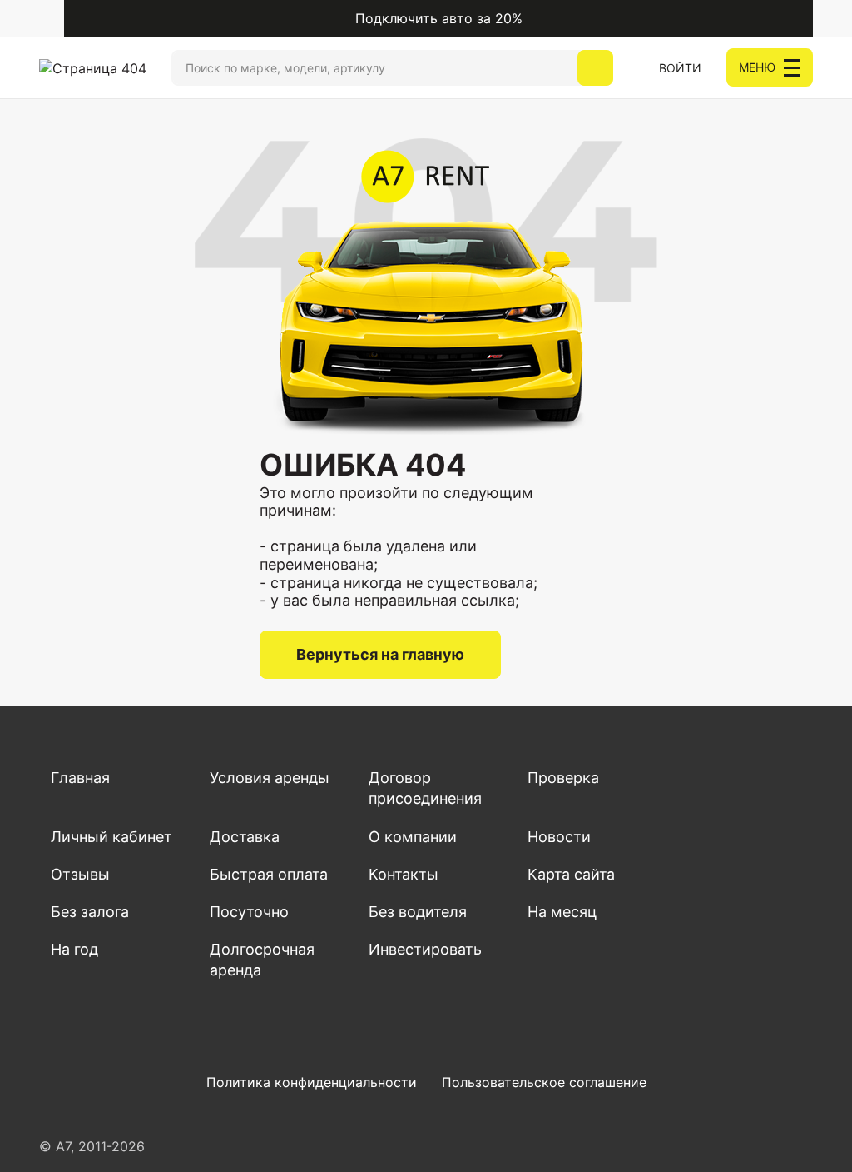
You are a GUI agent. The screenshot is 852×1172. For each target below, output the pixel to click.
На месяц (562, 911)
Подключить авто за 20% (439, 18)
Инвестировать (425, 949)
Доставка (245, 836)
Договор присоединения (425, 788)
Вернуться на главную (380, 654)
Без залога (90, 911)
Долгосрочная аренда (262, 959)
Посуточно (249, 911)
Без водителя (418, 911)
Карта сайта (571, 874)
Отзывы (80, 874)
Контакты (403, 874)
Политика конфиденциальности (311, 1082)
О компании (413, 836)
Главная (80, 777)
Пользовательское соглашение (544, 1082)
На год (74, 949)
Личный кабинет (111, 836)
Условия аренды (269, 777)
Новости (559, 836)
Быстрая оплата (269, 874)
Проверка (563, 777)
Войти (680, 68)
